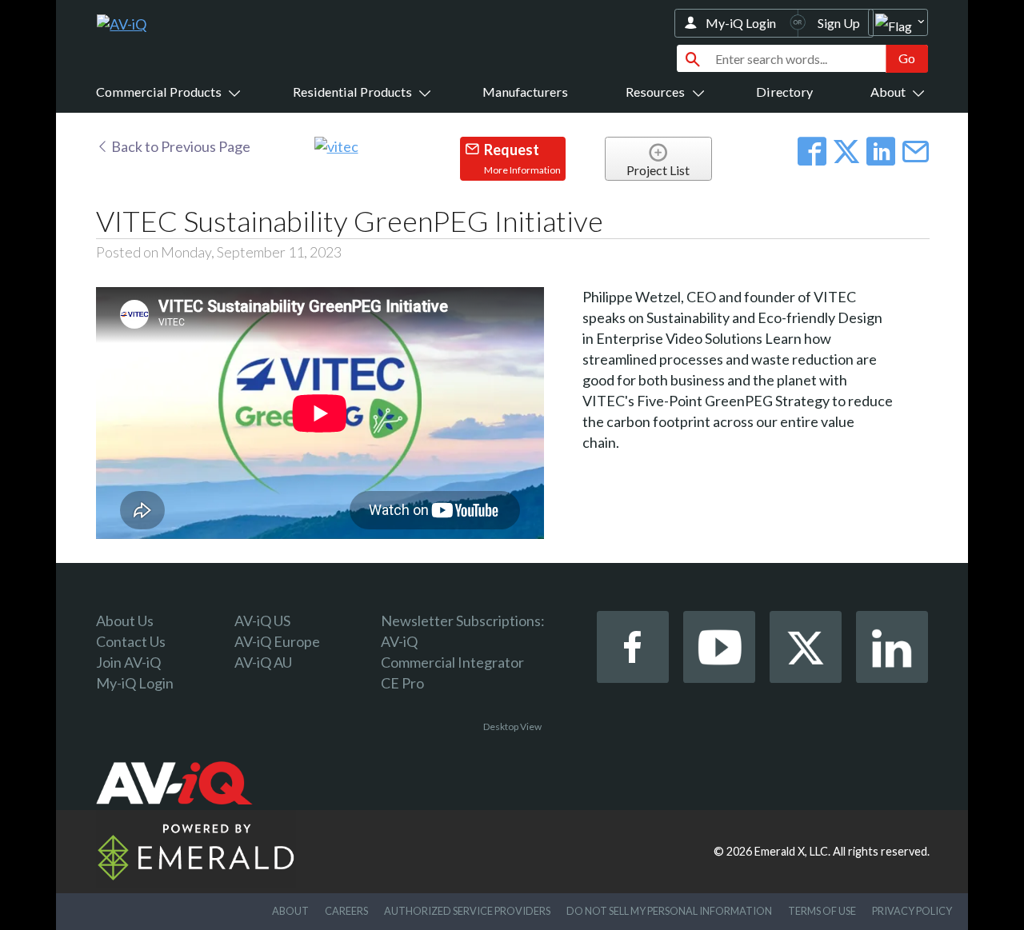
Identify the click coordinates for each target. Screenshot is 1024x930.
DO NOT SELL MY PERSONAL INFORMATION (669, 910)
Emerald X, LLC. (792, 851)
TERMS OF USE (822, 910)
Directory (784, 91)
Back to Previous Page (179, 146)
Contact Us (131, 641)
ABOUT (290, 910)
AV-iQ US (262, 620)
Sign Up (839, 22)
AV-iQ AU (263, 662)
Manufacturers (525, 91)
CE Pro (402, 683)
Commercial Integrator (452, 662)
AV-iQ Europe (277, 641)
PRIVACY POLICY (912, 910)
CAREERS (346, 910)
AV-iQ (399, 641)
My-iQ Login (741, 22)
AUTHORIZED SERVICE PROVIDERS (467, 910)
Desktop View (512, 726)
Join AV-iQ (128, 662)
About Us (125, 620)
